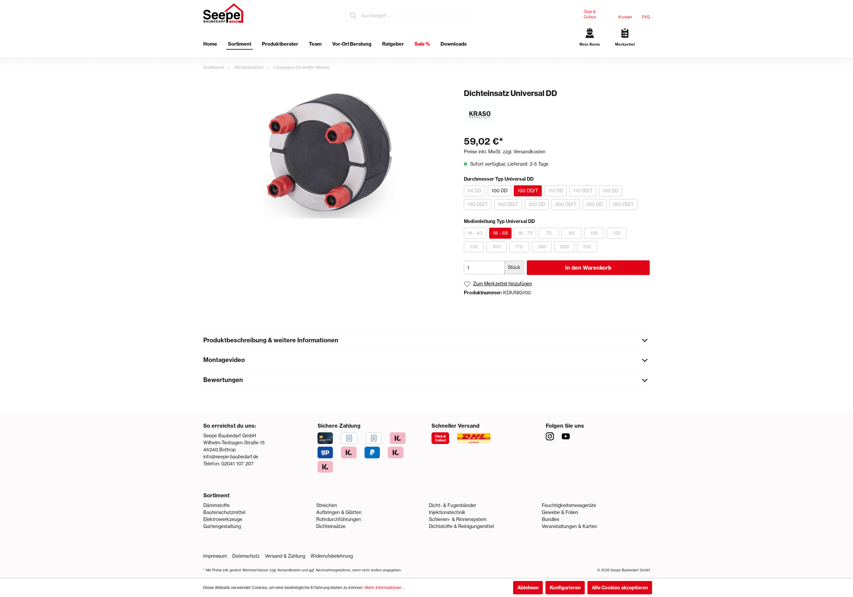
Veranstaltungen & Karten (569, 526)
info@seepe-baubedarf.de (230, 457)
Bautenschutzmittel (224, 512)
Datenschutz (246, 556)
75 (548, 233)
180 (542, 247)
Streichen (326, 505)
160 (496, 247)
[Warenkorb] (647, 50)
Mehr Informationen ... (385, 587)
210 (587, 247)
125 (616, 233)
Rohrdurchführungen (338, 519)
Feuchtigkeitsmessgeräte (569, 505)
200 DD (536, 204)
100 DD (499, 191)
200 (564, 247)
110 (593, 233)
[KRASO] (480, 114)
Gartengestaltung (222, 526)
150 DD (610, 191)
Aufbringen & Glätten (339, 512)
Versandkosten (289, 570)
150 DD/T (477, 204)
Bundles (550, 519)
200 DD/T (565, 204)
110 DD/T (583, 191)
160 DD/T (508, 204)
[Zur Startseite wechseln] (223, 13)
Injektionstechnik (447, 512)
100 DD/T (527, 191)
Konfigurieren (565, 588)
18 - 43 (475, 233)
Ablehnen (527, 588)
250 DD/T (623, 204)
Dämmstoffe (216, 505)
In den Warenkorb (588, 267)
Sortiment (216, 495)
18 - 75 (525, 233)
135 (473, 247)
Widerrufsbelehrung (332, 556)
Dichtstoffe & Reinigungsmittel (461, 526)
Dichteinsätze (331, 526)
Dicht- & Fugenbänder (452, 505)
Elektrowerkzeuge (222, 519)
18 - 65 (500, 233)
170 (519, 247)
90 (571, 233)
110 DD (555, 191)
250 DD (594, 204)
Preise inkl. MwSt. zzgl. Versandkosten (504, 152)
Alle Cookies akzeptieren (620, 588)
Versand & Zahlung (285, 556)
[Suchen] (353, 15)
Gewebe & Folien (560, 512)
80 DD (474, 191)
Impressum (215, 556)
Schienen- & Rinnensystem (457, 519)
